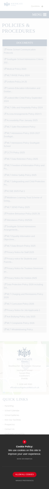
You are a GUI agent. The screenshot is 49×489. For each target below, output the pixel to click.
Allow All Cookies (24, 474)
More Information (24, 459)
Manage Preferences (24, 480)
